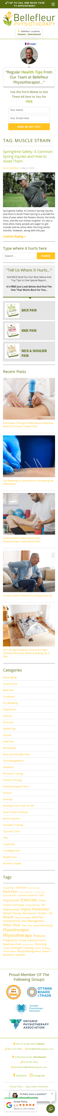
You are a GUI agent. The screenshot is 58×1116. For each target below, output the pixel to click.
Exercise (7, 715)
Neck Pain (38, 917)
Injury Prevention (35, 909)
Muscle (8, 917)
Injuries (7, 735)
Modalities (42, 913)
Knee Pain (8, 741)
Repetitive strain (12, 944)
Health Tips (9, 728)
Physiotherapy (17, 935)
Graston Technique (13, 905)
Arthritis (21, 887)
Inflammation (11, 909)
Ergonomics (9, 709)
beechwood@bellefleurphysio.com (30, 1067)
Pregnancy (10, 940)
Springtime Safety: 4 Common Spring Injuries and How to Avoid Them (27, 156)
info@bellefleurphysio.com (41, 1048)
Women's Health (12, 863)
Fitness (42, 900)
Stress (38, 948)
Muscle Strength (23, 917)
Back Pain (8, 690)
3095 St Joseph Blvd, (30, 1043)
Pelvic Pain (27, 925)
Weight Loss (10, 857)
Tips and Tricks (11, 831)
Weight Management (29, 951)
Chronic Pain (40, 892)
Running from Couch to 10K (18, 805)
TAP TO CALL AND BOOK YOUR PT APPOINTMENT (26, 4)
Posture (7, 792)
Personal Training (13, 773)
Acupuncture (10, 683)
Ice (43, 905)
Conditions (9, 696)
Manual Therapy (12, 913)
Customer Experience (27, 895)
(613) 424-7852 (15, 1048)
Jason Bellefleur (11, 167)
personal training (43, 925)
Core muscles (9, 895)
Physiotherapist (16, 929)
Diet (41, 895)
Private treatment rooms (32, 940)
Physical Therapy (12, 780)
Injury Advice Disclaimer (37, 1086)
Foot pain (8, 722)
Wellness (46, 951)
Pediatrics (8, 767)
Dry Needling (10, 703)
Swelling (46, 948)
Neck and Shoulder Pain (16, 754)
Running (7, 799)
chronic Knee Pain (26, 892)
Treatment (9, 844)
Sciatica (6, 948)
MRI (50, 913)
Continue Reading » (14, 236)
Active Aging (10, 677)
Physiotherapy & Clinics (16, 786)
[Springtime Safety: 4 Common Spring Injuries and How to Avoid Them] (29, 207)
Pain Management (13, 760)
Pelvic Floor (11, 925)
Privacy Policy (16, 1086)
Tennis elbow (9, 951)
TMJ (5, 837)
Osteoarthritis (11, 921)
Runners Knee (28, 944)
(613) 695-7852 (30, 1062)
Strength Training (13, 825)
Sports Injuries (11, 818)
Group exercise (32, 905)
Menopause (9, 748)
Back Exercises (33, 888)
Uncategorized (11, 850)
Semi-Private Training (15, 812)
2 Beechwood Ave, (30, 1057)
